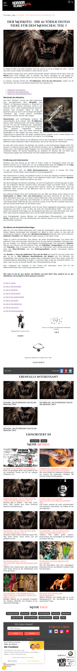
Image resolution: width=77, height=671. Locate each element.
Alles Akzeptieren (34, 661)
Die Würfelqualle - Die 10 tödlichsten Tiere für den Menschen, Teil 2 (20, 563)
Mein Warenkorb (72, 5)
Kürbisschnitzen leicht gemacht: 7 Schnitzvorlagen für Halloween (55, 469)
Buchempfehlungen (45, 617)
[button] (4, 667)
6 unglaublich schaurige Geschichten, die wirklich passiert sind (55, 501)
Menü (5, 5)
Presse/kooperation (9, 664)
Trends (34, 613)
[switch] (70, 663)
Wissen (44, 441)
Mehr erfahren (12, 661)
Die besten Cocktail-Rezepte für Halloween (54, 562)
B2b (4, 663)
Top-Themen (34, 441)
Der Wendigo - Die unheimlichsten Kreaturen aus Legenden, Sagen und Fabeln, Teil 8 (19, 595)
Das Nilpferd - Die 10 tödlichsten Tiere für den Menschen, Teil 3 (54, 532)
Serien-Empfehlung (30, 617)
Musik (63, 617)
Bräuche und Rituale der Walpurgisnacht (51, 594)
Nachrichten (24, 613)
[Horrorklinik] (21, 5)
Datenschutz (7, 666)
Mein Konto (68, 5)
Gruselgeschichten (12, 613)
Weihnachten (66, 613)
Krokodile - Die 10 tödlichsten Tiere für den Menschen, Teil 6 (19, 403)
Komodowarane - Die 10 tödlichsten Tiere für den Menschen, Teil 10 (19, 500)
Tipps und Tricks (17, 617)
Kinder (56, 617)
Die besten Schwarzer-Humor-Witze (19, 469)
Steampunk (55, 613)
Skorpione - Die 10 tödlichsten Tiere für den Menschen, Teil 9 (20, 429)
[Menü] (74, 651)
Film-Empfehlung (44, 613)
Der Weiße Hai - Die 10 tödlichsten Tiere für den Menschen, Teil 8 (56, 403)
